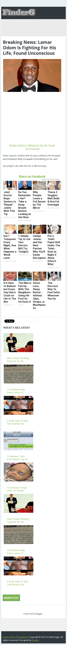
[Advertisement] (32, 118)
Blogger (39, 613)
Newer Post (11, 597)
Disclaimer (22, 637)
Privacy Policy (9, 637)
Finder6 (35, 640)
